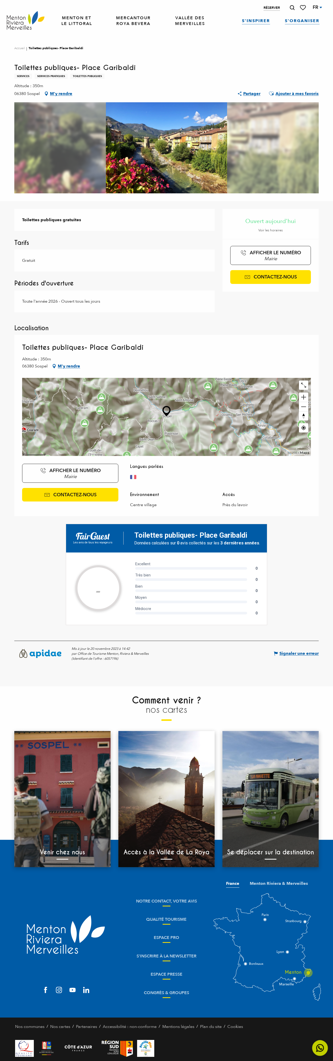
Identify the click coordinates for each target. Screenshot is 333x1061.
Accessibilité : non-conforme (130, 1027)
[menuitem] (26, 20)
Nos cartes (60, 1027)
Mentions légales (178, 1027)
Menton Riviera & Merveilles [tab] (279, 883)
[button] (292, 7)
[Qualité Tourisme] (24, 1048)
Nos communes (29, 1027)
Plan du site (211, 1027)
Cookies (235, 1027)
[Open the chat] (320, 1048)
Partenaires (86, 1027)
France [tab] (232, 883)
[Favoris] (303, 8)
